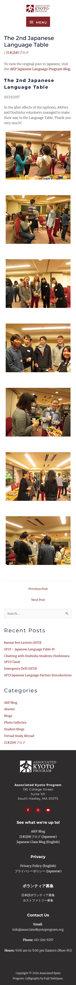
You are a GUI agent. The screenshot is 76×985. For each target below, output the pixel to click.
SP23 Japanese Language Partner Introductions (38, 675)
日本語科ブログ (17, 53)
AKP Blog (10, 702)
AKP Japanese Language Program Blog (40, 69)
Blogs (8, 716)
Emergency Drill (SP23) (20, 668)
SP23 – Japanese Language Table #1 (29, 649)
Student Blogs (14, 729)
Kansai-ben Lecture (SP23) (22, 642)
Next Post (38, 600)
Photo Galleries (15, 722)
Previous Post (38, 589)
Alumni (9, 709)
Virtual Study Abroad (19, 736)
